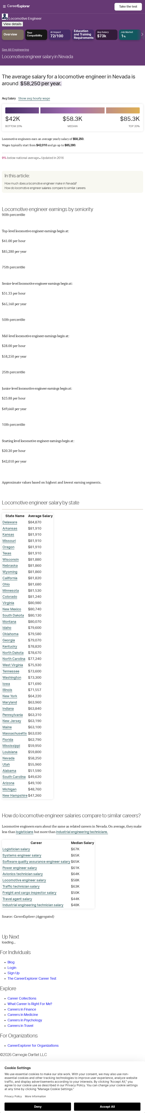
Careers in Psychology (25, 1020)
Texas (6, 553)
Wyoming (9, 572)
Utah (6, 764)
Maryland (9, 702)
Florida (7, 740)
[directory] (72, 182)
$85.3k (130, 121)
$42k (13, 121)
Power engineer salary (19, 868)
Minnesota (10, 590)
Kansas (8, 534)
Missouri (9, 541)
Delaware (9, 522)
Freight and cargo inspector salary (29, 893)
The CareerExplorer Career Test (32, 978)
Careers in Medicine (23, 1015)
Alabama (9, 771)
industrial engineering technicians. (82, 832)
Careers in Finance (22, 1009)
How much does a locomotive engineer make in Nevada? (41, 183)
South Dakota (13, 615)
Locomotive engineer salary (24, 880)
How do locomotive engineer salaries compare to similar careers (45, 188)
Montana (9, 622)
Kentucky (9, 646)
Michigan (9, 789)
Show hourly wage (34, 98)
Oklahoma (10, 634)
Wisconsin (10, 559)
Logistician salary (16, 849)
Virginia (8, 603)
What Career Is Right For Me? (30, 1004)
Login (12, 968)
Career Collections (22, 998)
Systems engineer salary (21, 855)
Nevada (8, 758)
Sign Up (14, 973)
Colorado (9, 597)
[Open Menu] (58, 6)
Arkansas (9, 528)
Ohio (6, 584)
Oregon (8, 547)
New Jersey (11, 721)
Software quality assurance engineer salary (36, 862)
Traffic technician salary (21, 886)
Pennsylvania (12, 715)
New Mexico (11, 609)
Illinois (7, 690)
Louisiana (9, 752)
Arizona (8, 783)
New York (9, 696)
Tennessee (10, 671)
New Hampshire (14, 795)
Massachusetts (14, 733)
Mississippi (11, 746)
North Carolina (13, 659)
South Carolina (14, 777)
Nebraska (10, 565)
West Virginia (12, 665)
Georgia (8, 640)
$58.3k (72, 121)
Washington (11, 677)
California (9, 578)
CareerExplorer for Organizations (33, 1045)
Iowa (6, 684)
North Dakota (13, 653)
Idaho (6, 628)
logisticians (24, 832)
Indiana (8, 708)
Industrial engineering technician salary (32, 905)
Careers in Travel (20, 1026)
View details (12, 24)
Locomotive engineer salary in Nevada (37, 57)
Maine (7, 727)
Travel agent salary (17, 899)
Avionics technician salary (22, 874)
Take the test (128, 6)
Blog (11, 962)
